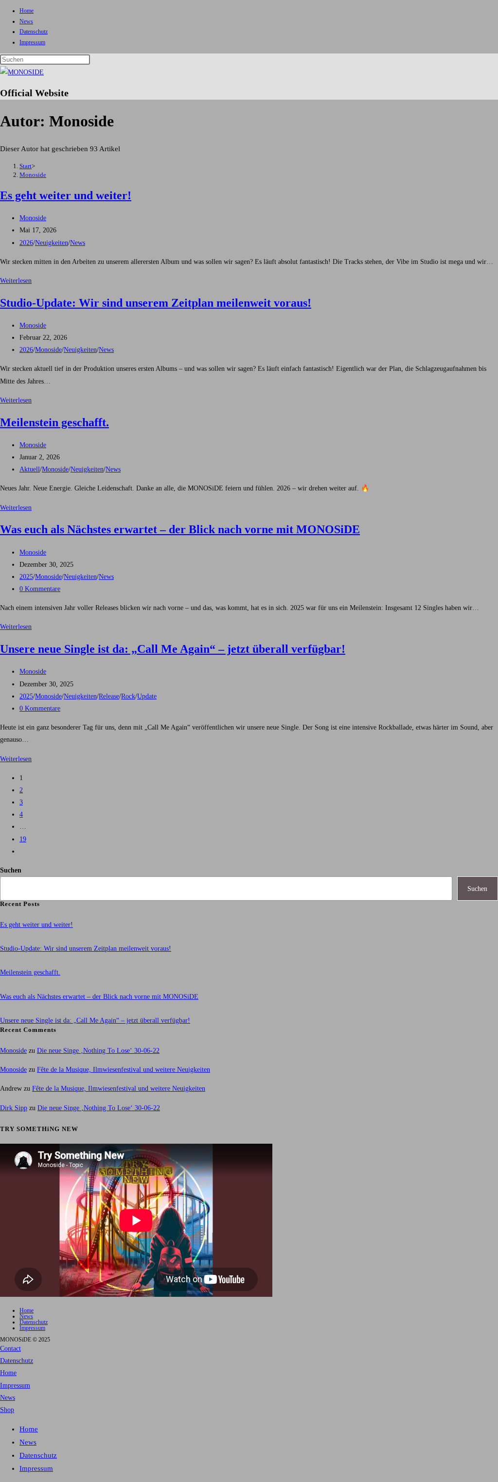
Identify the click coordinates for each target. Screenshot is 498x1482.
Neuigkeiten (51, 242)
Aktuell (29, 469)
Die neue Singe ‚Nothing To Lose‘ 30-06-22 (98, 1050)
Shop (7, 1409)
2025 (26, 576)
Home (26, 10)
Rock (128, 696)
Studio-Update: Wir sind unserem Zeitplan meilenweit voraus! (155, 302)
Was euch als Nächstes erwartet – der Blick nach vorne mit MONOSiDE (180, 529)
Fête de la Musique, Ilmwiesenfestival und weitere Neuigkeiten (123, 1069)
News (26, 21)
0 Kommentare (39, 589)
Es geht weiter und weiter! (65, 195)
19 (22, 839)
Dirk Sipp (13, 1108)
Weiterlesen (16, 280)
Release (109, 696)
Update (147, 696)
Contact (10, 1348)
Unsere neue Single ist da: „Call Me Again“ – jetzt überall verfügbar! (172, 649)
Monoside (32, 174)
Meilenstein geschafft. (54, 422)
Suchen (10, 870)
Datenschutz (33, 31)
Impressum (32, 42)
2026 (26, 242)
